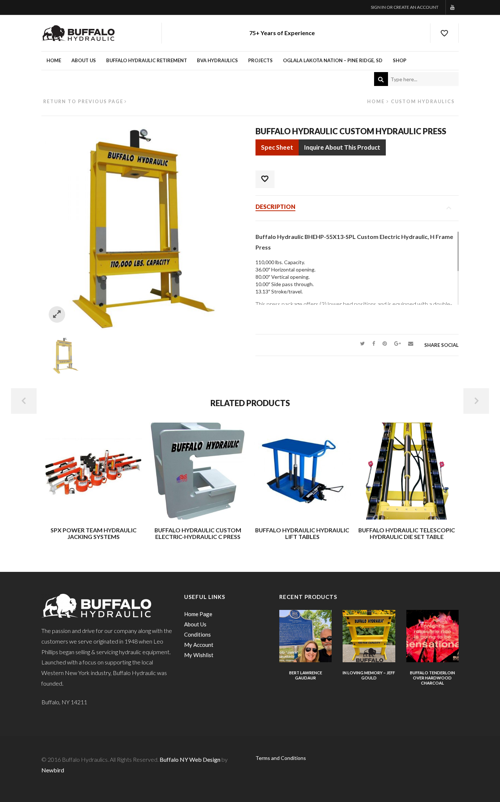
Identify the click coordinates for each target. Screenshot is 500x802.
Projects (260, 60)
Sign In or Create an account (405, 7)
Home (376, 101)
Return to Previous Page (83, 101)
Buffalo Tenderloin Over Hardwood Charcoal (432, 677)
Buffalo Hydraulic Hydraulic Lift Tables (302, 533)
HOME (53, 60)
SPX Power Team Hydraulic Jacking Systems (94, 533)
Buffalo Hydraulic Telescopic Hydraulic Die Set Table (406, 533)
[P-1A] (65, 355)
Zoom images (57, 314)
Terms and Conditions (280, 758)
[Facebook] (374, 343)
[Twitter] (363, 343)
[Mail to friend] (410, 343)
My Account (198, 644)
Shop (399, 60)
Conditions (197, 634)
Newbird (52, 770)
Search (381, 79)
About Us (195, 624)
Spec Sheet (277, 147)
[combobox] (416, 79)
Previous (24, 401)
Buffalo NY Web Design (190, 759)
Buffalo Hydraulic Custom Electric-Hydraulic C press (197, 533)
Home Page (198, 614)
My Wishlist (198, 655)
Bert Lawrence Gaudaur (305, 675)
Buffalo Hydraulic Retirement (146, 60)
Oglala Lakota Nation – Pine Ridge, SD (333, 60)
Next (476, 401)
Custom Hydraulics (423, 101)
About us (83, 60)
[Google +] (397, 343)
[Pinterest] (385, 343)
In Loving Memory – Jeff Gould (369, 675)
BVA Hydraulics (217, 60)
